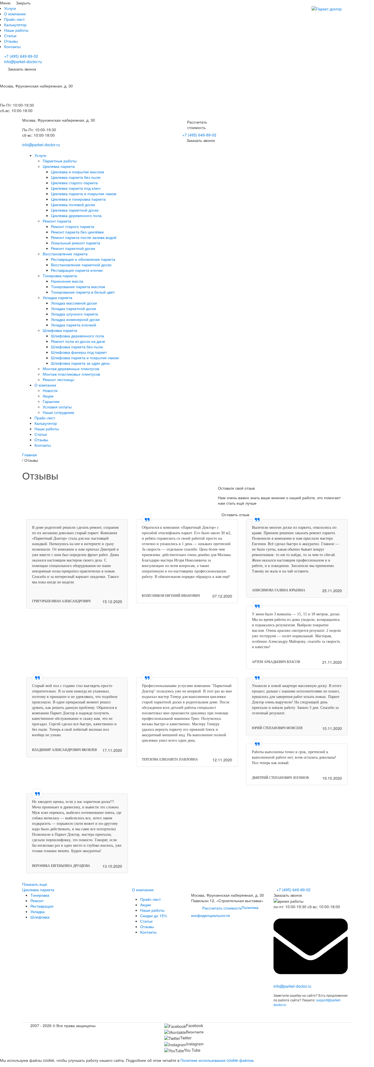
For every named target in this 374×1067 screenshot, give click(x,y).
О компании (15, 13)
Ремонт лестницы (58, 379)
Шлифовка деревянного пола (77, 335)
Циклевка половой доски (73, 204)
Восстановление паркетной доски (81, 264)
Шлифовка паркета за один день (80, 363)
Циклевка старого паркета (74, 182)
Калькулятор (15, 24)
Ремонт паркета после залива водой (83, 237)
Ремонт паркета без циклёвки (77, 232)
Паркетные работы (60, 160)
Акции (48, 396)
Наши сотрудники (58, 412)
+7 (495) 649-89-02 (21, 56)
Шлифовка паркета (60, 330)
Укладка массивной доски (74, 303)
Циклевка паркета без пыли (75, 177)
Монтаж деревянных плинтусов (71, 368)
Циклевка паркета (59, 166)
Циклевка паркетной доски (75, 210)
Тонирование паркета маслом (78, 286)
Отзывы (11, 41)
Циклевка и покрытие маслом (77, 171)
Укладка (37, 911)
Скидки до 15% (153, 915)
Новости (50, 390)
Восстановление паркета (65, 253)
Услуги (10, 8)
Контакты (12, 46)
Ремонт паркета (57, 221)
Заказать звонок (200, 140)
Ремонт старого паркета (72, 226)
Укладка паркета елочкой (73, 325)
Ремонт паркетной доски (73, 248)
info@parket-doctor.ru (23, 61)
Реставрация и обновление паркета (83, 259)
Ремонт (37, 900)
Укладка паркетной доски (73, 308)
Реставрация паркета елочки (77, 270)
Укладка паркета (57, 297)
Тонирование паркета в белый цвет (83, 292)
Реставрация (41, 906)
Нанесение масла (67, 281)
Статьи (10, 35)
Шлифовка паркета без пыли (77, 346)
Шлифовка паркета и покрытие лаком (85, 357)
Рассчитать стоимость (222, 908)
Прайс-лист (14, 19)
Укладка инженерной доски (75, 319)
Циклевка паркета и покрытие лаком (83, 193)
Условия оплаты (57, 407)
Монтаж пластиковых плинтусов (71, 374)
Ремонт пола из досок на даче (78, 341)
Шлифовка (40, 917)
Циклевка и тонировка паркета (78, 199)
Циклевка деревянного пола (76, 215)
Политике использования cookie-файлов (216, 1060)
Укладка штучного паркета (74, 314)
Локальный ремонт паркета (75, 242)
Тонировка (39, 895)
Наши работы (16, 30)
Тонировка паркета (60, 275)
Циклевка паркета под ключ (75, 188)
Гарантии (51, 401)
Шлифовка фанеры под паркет (79, 352)
